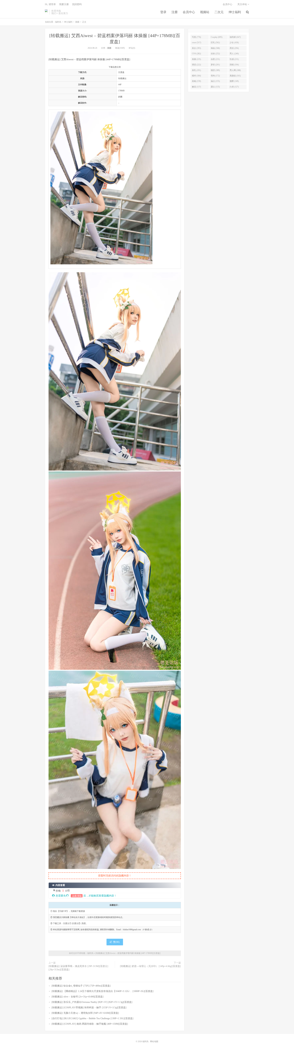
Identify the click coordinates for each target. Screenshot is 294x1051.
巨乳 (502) (215, 42)
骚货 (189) (215, 70)
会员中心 (189, 12)
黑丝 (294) (234, 48)
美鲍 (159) (196, 81)
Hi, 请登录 (50, 4)
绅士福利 (235, 12)
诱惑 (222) (196, 64)
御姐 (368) (215, 48)
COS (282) (196, 53)
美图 (77, 22)
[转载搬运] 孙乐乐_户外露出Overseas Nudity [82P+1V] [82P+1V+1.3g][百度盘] (92, 1002)
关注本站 (242, 4)
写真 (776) (196, 37)
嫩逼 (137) (196, 87)
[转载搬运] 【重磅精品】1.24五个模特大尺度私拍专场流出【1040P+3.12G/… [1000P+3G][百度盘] (102, 991)
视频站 (204, 12)
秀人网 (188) (235, 70)
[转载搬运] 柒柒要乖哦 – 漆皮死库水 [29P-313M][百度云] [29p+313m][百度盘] (78, 968)
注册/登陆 (77, 895)
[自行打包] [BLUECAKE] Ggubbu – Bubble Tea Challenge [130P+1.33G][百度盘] (92, 1018)
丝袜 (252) (215, 53)
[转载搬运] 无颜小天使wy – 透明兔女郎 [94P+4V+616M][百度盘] (85, 1013)
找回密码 (77, 4)
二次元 (219, 12)
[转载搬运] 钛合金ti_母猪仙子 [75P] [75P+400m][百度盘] (81, 985)
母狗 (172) (215, 76)
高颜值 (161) (235, 76)
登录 (163, 12)
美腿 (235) (196, 59)
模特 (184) (196, 76)
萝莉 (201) (215, 64)
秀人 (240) (234, 53)
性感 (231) (234, 59)
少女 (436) (234, 42)
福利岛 (46, 12)
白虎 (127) (234, 87)
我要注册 (64, 4)
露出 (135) (215, 87)
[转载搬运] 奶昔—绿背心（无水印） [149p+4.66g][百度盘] (150, 966)
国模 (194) (234, 64)
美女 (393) (196, 48)
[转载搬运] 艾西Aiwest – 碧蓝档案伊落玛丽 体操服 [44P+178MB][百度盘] (127, 953)
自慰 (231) (215, 59)
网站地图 (154, 1041)
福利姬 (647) (235, 37)
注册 (175, 12)
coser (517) (196, 42)
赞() (116, 942)
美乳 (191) (196, 70)
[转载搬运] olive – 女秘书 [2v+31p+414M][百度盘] (77, 996)
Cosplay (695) (216, 37)
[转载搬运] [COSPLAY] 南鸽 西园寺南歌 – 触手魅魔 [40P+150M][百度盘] (90, 1024)
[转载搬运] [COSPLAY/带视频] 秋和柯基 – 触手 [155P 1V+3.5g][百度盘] (89, 1007)
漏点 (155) (215, 81)
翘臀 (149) (234, 81)
